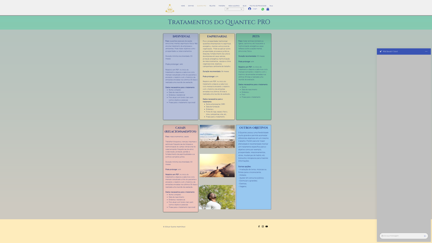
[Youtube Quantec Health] (266, 226)
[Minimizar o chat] (426, 51)
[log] (404, 143)
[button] (267, 8)
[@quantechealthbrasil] (259, 226)
